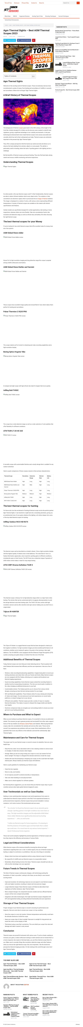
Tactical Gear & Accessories (12, 20)
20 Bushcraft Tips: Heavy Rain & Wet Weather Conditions (34, 999)
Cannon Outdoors (11, 1024)
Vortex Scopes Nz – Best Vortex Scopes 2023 (67, 90)
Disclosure (16, 3)
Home (6, 25)
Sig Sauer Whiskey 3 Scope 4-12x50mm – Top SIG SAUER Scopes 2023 (11, 1006)
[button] (32, 76)
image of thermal (42, 198)
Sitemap (78, 1024)
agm (10, 25)
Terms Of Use (8, 3)
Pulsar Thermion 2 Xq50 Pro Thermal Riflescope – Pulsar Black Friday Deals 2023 (11, 999)
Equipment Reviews (24, 16)
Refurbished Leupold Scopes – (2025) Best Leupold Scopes (16, 1014)
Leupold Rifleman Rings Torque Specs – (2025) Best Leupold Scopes (71, 64)
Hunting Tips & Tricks (37, 16)
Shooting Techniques (50, 16)
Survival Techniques (64, 16)
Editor (5, 36)
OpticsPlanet (29, 723)
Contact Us (34, 3)
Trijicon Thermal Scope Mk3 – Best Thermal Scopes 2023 (31, 1014)
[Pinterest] (33, 40)
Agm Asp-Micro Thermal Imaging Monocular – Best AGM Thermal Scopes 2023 (13, 971)
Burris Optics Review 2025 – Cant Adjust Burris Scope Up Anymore (50, 1005)
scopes (21, 128)
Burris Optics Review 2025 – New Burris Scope (50, 998)
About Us (41, 3)
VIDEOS (15, 16)
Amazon (22, 723)
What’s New (8, 16)
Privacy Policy (25, 3)
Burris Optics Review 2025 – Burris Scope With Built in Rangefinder (50, 1012)
